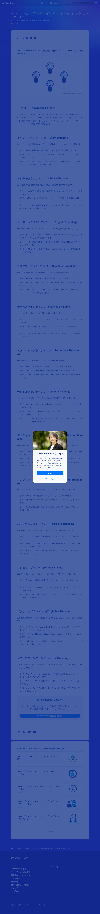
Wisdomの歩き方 (50, 479)
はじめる (50, 473)
